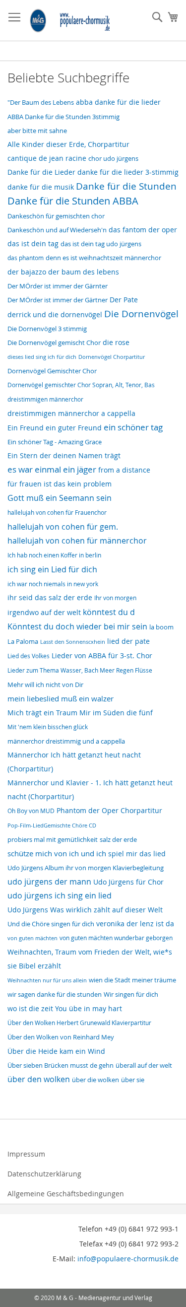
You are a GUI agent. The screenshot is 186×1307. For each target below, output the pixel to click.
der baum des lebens (83, 272)
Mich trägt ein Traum (42, 712)
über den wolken (38, 1079)
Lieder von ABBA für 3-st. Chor (102, 655)
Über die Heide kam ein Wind (56, 1051)
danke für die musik (40, 187)
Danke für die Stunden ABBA (72, 200)
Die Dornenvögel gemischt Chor (54, 342)
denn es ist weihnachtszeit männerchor (103, 257)
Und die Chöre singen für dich (50, 923)
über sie (132, 1079)
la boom (161, 627)
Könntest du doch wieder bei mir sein (77, 626)
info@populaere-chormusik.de (128, 1258)
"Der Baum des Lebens (40, 102)
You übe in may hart (88, 1008)
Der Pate (124, 299)
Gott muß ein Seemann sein (59, 497)
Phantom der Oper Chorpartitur (109, 810)
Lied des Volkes (28, 656)
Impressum (26, 1154)
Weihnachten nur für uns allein (47, 980)
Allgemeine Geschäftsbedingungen (65, 1193)
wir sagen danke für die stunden (54, 994)
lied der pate (128, 641)
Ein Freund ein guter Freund (54, 427)
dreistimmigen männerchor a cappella (71, 413)
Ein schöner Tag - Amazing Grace (54, 441)
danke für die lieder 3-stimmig (128, 172)
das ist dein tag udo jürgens (101, 243)
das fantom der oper (143, 229)
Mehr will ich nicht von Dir (45, 684)
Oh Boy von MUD (31, 811)
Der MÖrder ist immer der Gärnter (57, 285)
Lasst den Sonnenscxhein (72, 641)
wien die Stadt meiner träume (132, 979)
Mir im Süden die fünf (116, 712)
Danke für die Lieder (41, 172)
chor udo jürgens (113, 158)
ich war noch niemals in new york (52, 584)
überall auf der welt (144, 1065)
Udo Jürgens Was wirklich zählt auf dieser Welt (85, 909)
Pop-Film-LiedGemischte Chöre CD (51, 825)
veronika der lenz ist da (135, 923)
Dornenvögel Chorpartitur (111, 356)
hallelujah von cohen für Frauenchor (57, 512)
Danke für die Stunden (126, 186)
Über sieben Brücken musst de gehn (60, 1065)
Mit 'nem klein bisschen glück (47, 727)
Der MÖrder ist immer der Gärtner (57, 299)
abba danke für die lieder (118, 102)
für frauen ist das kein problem (59, 484)
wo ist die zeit (30, 1008)
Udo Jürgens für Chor (128, 882)
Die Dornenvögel (141, 313)
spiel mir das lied (137, 853)
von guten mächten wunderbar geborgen (116, 938)
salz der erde (118, 839)
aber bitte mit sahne (37, 130)
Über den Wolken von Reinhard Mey (60, 1037)
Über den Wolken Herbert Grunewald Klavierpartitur (79, 1023)
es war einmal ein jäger (51, 469)
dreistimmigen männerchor (45, 399)
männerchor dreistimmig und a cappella (66, 741)
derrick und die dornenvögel (54, 314)
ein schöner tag (133, 427)
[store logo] (70, 20)
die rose (116, 342)
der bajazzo (26, 272)
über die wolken (95, 1079)
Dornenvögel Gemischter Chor (52, 370)
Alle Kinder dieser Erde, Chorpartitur (68, 144)
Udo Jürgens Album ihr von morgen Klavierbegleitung (85, 868)
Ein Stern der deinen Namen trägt (64, 455)
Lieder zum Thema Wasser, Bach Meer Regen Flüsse (79, 670)
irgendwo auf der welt (44, 612)
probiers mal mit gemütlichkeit (52, 839)
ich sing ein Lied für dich (52, 569)
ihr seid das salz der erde (49, 597)
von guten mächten (32, 938)
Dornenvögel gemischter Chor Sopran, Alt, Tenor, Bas (81, 385)
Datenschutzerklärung (44, 1173)
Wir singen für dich (131, 994)
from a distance (124, 470)
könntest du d (109, 612)
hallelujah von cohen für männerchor (77, 541)
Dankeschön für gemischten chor (56, 215)
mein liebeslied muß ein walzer (60, 698)
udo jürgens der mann (49, 882)
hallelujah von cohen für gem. (62, 526)
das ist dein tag (33, 243)
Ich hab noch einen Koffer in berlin (54, 555)
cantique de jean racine (46, 158)
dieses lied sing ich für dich (41, 356)
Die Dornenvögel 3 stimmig (47, 328)
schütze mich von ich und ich (56, 853)
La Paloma (22, 641)
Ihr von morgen (115, 598)
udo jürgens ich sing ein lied (59, 896)
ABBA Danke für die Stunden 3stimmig (63, 116)
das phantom (25, 258)
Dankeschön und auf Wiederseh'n (57, 229)
